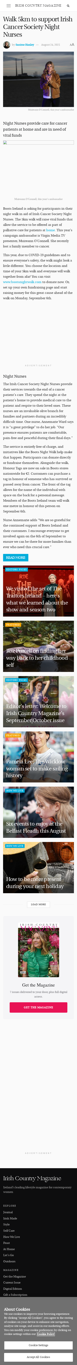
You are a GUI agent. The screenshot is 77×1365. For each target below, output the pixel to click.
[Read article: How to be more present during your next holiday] (38, 867)
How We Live (14, 790)
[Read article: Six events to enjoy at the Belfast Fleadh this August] (38, 812)
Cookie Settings (38, 1345)
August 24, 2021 (50, 44)
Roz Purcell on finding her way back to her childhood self (37, 658)
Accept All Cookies (38, 1357)
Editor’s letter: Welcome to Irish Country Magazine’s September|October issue (36, 713)
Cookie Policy (45, 1334)
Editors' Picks (16, 569)
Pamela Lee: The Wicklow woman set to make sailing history (37, 769)
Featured (13, 624)
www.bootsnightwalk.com (22, 282)
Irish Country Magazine (38, 5)
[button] (9, 6)
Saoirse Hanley (25, 44)
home (50, 230)
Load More (38, 904)
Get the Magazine (38, 1007)
